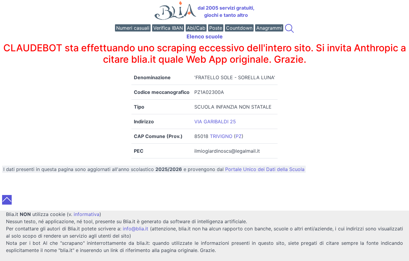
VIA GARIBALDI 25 (215, 121)
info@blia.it (135, 229)
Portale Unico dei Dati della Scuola (265, 169)
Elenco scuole (205, 36)
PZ (239, 136)
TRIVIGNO (221, 136)
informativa (86, 214)
